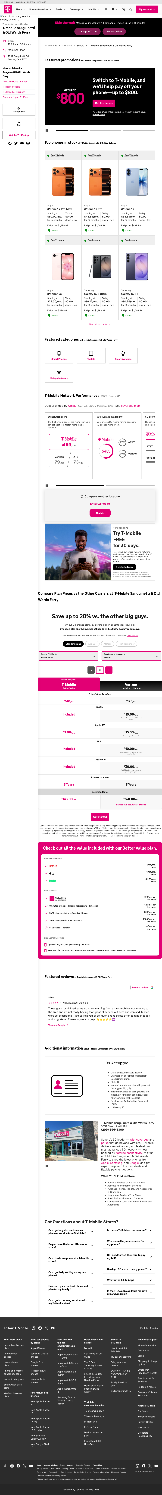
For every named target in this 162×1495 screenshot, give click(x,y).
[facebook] (10, 143)
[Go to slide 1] (57, 131)
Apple (105, 1162)
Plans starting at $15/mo (15, 97)
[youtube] (22, 143)
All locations (51, 45)
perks (105, 1143)
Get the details (104, 103)
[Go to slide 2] (90, 131)
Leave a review (140, 987)
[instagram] (28, 143)
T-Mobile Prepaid (11, 86)
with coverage (139, 1139)
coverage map (130, 405)
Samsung (116, 1162)
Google (134, 1162)
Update (100, 513)
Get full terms (99, 114)
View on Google (59, 1025)
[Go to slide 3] (123, 131)
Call (19, 123)
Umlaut (73, 405)
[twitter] (16, 143)
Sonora (80, 45)
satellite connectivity (129, 1152)
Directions (19, 110)
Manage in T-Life (87, 31)
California (67, 45)
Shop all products (100, 324)
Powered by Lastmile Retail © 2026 (81, 1489)
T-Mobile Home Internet (15, 81)
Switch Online (114, 31)
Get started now (124, 567)
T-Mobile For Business (14, 92)
